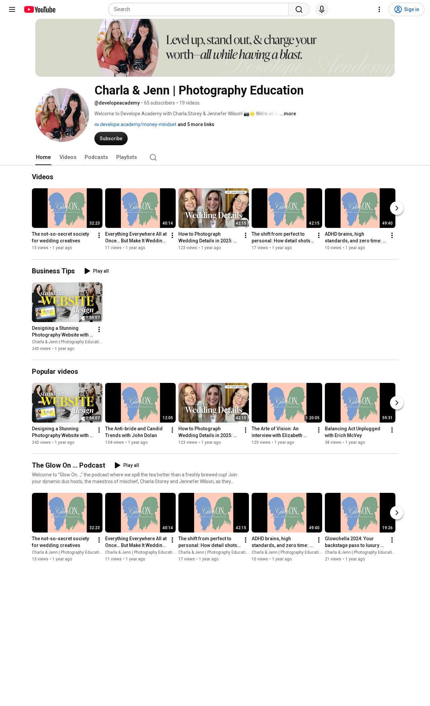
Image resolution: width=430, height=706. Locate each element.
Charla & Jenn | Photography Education (68, 342)
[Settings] (379, 9)
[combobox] (200, 9)
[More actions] (99, 235)
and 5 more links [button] (196, 124)
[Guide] (12, 9)
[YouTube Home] (39, 9)
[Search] (299, 9)
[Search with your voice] (322, 9)
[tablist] (215, 157)
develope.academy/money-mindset (137, 124)
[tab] (43, 157)
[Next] (396, 208)
